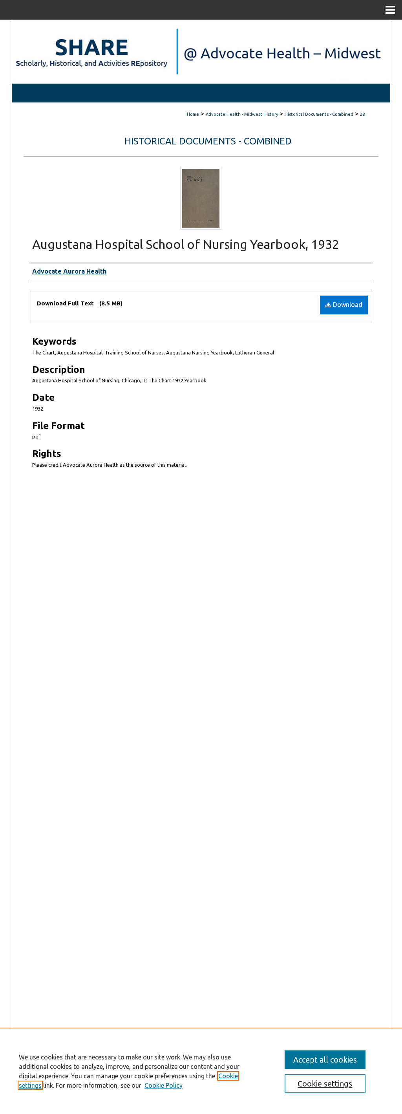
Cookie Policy (163, 1085)
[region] (201, 1071)
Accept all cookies (325, 1059)
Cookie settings (325, 1083)
